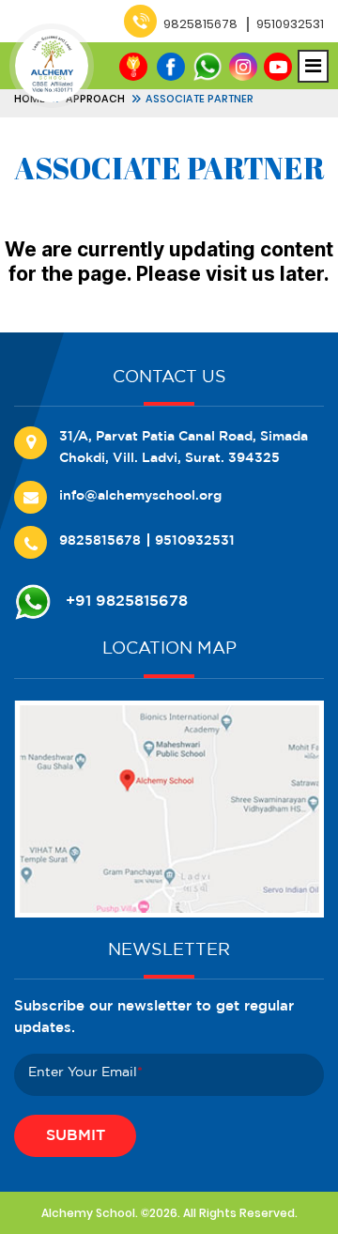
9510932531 (290, 24)
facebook (171, 67)
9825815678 (200, 24)
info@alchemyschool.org (140, 495)
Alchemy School (88, 1213)
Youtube (278, 67)
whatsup (207, 67)
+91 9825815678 (127, 601)
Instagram (243, 67)
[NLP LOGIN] (138, 69)
